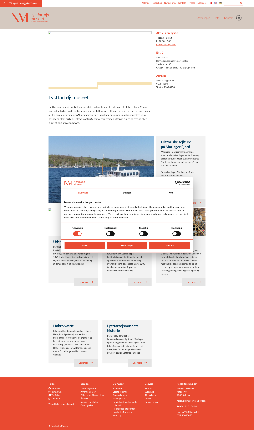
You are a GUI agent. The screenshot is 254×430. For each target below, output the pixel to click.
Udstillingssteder (89, 388)
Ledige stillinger (120, 391)
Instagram (56, 391)
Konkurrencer (151, 402)
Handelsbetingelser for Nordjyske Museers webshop (124, 412)
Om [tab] (171, 192)
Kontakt (228, 17)
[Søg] (241, 3)
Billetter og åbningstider (92, 395)
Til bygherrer (151, 395)
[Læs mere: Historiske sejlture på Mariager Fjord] (101, 169)
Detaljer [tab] (127, 192)
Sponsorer (202, 2)
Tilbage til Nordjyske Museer (23, 3)
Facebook (56, 388)
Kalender (146, 2)
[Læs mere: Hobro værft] (73, 306)
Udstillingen (203, 17)
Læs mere (191, 202)
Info (217, 17)
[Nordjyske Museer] (101, 17)
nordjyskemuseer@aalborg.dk (191, 400)
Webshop (157, 2)
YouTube (55, 395)
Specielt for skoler (89, 402)
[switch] (110, 233)
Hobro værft (63, 326)
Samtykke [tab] (83, 192)
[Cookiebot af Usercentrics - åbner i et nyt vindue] (177, 183)
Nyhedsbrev (170, 2)
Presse (192, 2)
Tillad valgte (127, 245)
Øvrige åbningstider (166, 44)
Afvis (84, 245)
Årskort (84, 398)
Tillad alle (169, 245)
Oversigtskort (87, 405)
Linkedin (55, 398)
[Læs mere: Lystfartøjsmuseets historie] (127, 306)
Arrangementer (88, 391)
